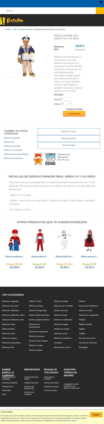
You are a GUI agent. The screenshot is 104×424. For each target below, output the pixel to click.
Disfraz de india (60, 315)
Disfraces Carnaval (12, 146)
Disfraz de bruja (61, 310)
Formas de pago (68, 138)
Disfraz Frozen (35, 301)
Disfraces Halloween (11, 310)
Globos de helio (85, 310)
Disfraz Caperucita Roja (39, 315)
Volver (8, 29)
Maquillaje (83, 347)
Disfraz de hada (36, 345)
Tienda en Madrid (9, 383)
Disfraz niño (9, 142)
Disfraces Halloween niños (13, 315)
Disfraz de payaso (36, 336)
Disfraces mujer (8, 324)
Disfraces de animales (63, 306)
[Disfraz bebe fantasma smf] (64, 240)
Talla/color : (57, 105)
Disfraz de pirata (61, 301)
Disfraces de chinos (62, 347)
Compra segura (31, 383)
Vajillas (82, 329)
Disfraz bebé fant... (64, 256)
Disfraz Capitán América (39, 320)
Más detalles (58, 94)
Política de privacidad (29, 387)
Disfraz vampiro (35, 350)
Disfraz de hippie (61, 324)
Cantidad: (57, 99)
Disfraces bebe (8, 329)
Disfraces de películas (38, 331)
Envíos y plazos (69, 132)
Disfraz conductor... (15, 256)
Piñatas (82, 320)
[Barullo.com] (11, 21)
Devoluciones (68, 145)
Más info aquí (63, 160)
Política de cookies (29, 393)
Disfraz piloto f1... (39, 256)
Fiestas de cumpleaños (89, 315)
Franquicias (7, 387)
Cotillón (82, 333)
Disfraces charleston (63, 338)
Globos (82, 301)
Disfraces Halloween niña (13, 320)
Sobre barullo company (9, 378)
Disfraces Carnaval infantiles (16, 154)
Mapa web (6, 390)
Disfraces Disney (36, 306)
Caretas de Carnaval (88, 343)
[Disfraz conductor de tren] (14, 240)
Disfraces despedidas (11, 343)
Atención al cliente (49, 378)
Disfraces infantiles (26, 29)
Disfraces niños (8, 333)
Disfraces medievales (13, 150)
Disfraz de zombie (61, 329)
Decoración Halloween (88, 306)
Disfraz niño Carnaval (13, 158)
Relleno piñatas (85, 324)
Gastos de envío (51, 383)
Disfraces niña (8, 347)
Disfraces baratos (9, 338)
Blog (4, 394)
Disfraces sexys (60, 333)
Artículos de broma (87, 338)
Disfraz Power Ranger (38, 341)
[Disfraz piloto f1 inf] (39, 240)
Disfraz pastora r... (89, 256)
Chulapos (58, 343)
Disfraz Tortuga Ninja (38, 310)
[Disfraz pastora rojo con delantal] (89, 240)
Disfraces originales (10, 301)
